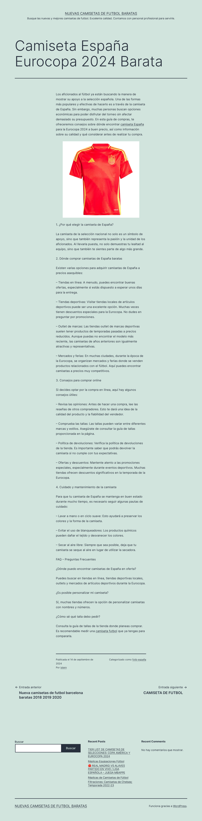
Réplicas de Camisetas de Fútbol (108, 777)
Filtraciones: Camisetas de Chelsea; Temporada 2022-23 (110, 783)
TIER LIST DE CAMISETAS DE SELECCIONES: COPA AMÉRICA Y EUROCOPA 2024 (109, 753)
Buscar (19, 741)
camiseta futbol (106, 631)
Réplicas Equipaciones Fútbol (106, 761)
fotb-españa (139, 659)
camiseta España (132, 124)
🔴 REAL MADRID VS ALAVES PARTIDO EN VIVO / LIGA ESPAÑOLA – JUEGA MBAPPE (106, 769)
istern (63, 667)
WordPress (179, 806)
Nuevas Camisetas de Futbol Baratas (101, 13)
